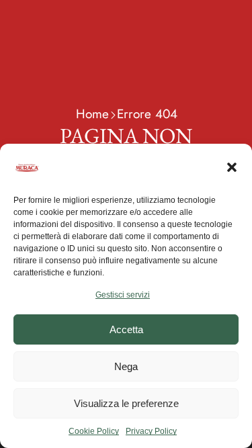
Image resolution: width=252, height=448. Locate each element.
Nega (126, 366)
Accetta (126, 329)
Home (92, 114)
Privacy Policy (151, 431)
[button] (232, 167)
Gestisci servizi (122, 295)
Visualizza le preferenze (126, 403)
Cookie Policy (94, 431)
